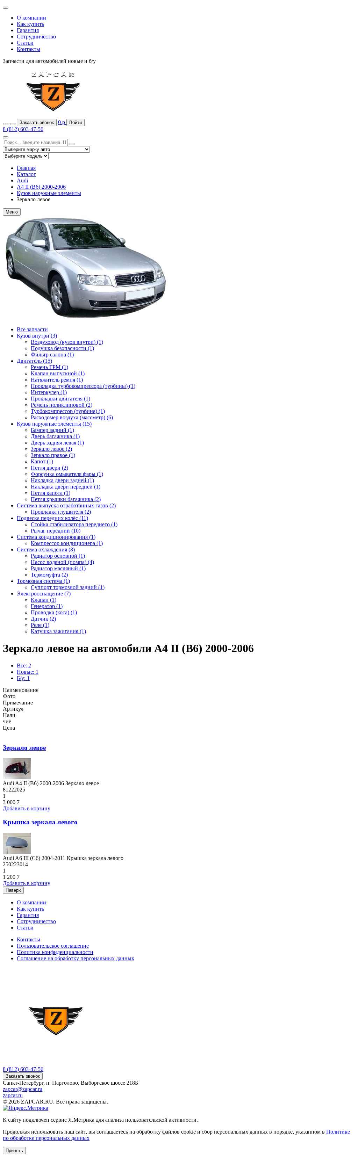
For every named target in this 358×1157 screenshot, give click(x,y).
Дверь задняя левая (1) (57, 443)
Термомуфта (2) (49, 575)
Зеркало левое (24, 747)
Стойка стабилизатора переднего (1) (74, 524)
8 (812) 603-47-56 (23, 129)
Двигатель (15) (34, 361)
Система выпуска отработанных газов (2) (66, 505)
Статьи (25, 43)
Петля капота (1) (50, 493)
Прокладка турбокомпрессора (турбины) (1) (83, 386)
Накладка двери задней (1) (62, 480)
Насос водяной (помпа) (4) (62, 562)
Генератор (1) (47, 606)
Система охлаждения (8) (46, 549)
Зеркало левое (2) (51, 449)
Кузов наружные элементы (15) (54, 424)
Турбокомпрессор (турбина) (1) (68, 411)
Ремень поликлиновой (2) (61, 405)
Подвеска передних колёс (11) (52, 518)
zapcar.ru (13, 1095)
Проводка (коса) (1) (54, 612)
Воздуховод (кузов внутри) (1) (67, 342)
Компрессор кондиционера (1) (67, 543)
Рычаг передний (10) (55, 531)
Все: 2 (24, 665)
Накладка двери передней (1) (65, 487)
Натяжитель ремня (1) (57, 380)
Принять (14, 1150)
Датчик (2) (43, 619)
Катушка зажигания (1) (58, 631)
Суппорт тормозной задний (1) (68, 587)
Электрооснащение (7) (44, 593)
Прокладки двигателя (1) (60, 399)
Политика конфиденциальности (55, 952)
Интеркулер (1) (49, 392)
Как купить (30, 24)
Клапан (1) (43, 600)
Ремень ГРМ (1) (49, 367)
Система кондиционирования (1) (56, 537)
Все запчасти (32, 329)
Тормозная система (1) (43, 581)
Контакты (28, 49)
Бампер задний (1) (52, 430)
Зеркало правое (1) (53, 455)
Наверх (13, 890)
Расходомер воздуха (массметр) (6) (72, 417)
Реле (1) (40, 625)
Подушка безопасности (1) (62, 348)
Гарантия (28, 30)
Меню (12, 212)
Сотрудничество (36, 36)
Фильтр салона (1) (52, 354)
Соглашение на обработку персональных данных (75, 958)
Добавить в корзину (26, 808)
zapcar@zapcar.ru (22, 1089)
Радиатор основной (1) (58, 556)
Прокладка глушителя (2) (61, 512)
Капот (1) (42, 461)
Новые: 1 (27, 672)
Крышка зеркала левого (40, 822)
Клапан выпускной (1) (58, 373)
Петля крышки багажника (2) (66, 499)
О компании (31, 18)
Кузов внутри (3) (37, 336)
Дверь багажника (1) (55, 436)
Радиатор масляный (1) (58, 568)
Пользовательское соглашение (53, 946)
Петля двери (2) (49, 468)
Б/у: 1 (23, 678)
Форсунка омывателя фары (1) (67, 474)
